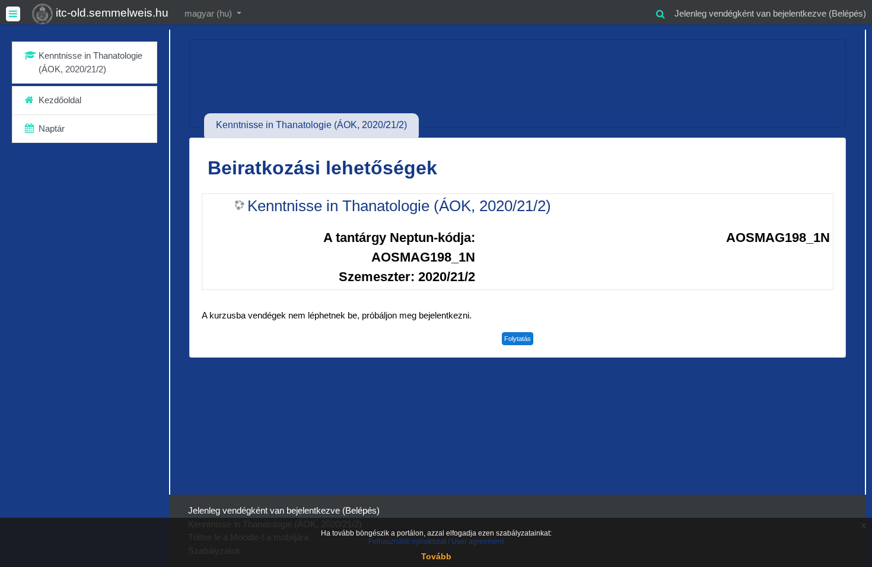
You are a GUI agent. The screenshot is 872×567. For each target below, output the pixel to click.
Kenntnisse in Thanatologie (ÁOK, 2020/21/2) (399, 206)
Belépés (847, 13)
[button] (660, 12)
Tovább (436, 556)
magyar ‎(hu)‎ (209, 13)
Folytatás (517, 338)
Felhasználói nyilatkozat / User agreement (436, 541)
